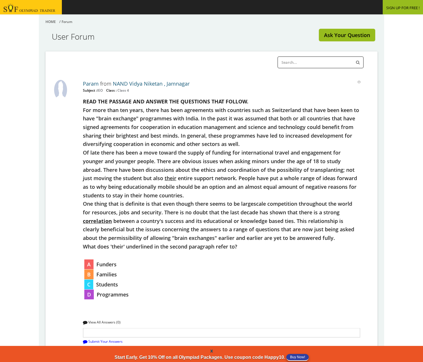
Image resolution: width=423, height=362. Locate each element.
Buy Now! (297, 357)
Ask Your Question (347, 35)
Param (91, 83)
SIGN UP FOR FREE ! (403, 7)
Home (50, 21)
